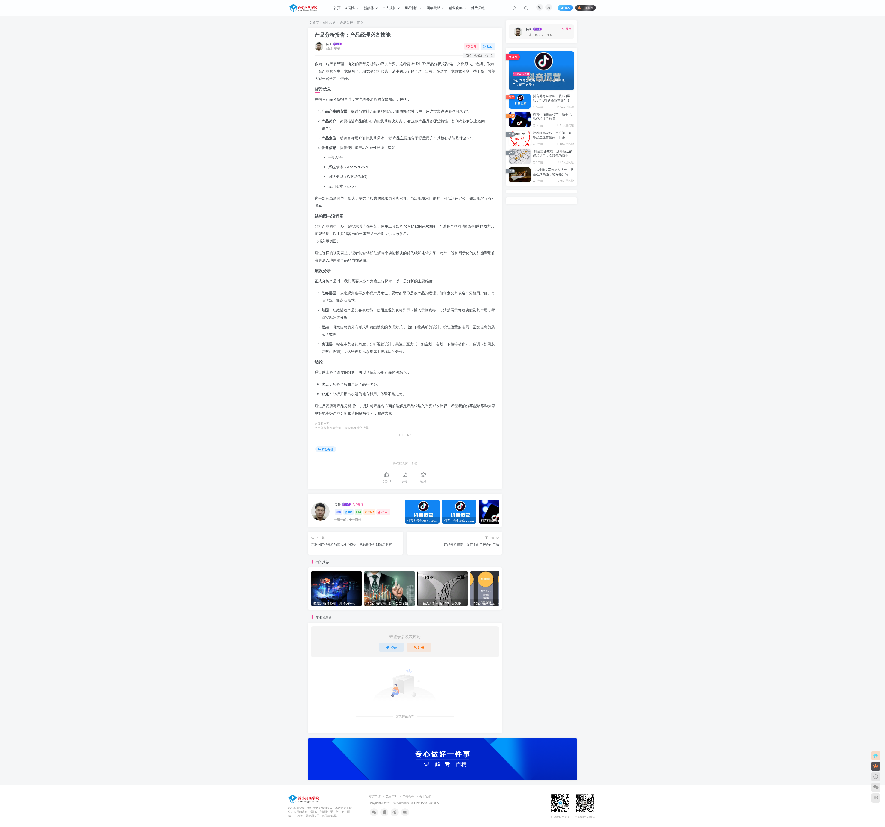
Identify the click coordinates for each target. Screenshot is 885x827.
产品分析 (346, 22)
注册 (421, 647)
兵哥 (329, 44)
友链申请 (375, 796)
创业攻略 (329, 22)
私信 (490, 46)
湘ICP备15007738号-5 (425, 803)
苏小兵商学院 (401, 803)
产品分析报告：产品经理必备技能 (353, 34)
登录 (394, 647)
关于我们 (425, 796)
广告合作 (408, 796)
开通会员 (587, 8)
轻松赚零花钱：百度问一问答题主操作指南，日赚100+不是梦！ (552, 137)
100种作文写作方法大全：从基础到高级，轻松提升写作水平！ (553, 174)
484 (350, 512)
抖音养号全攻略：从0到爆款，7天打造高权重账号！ (551, 98)
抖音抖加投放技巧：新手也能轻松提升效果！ (552, 116)
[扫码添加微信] (875, 787)
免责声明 (392, 796)
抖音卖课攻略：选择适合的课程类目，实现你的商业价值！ (552, 155)
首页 (315, 22)
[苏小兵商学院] (304, 798)
